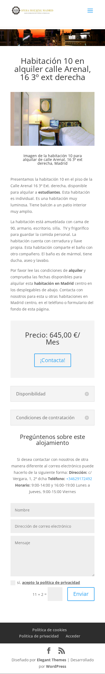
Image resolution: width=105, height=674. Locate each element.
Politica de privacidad (39, 636)
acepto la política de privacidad (51, 582)
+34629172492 (79, 478)
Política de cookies (49, 629)
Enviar (81, 593)
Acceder (73, 636)
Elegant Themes (51, 659)
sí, (48, 582)
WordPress (56, 666)
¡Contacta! (52, 360)
